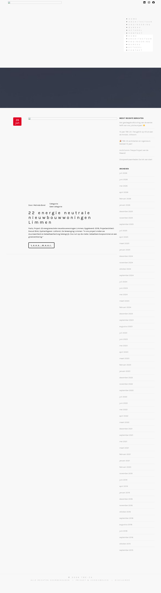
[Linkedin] (144, 2)
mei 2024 (123, 294)
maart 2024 (124, 301)
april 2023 (123, 352)
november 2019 (125, 473)
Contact (136, 33)
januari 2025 (124, 250)
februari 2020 (125, 467)
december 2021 (125, 429)
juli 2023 (123, 333)
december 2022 (126, 377)
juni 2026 (123, 179)
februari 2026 (125, 199)
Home (133, 19)
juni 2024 (123, 288)
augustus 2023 (125, 326)
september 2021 (126, 435)
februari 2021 (125, 454)
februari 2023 (125, 365)
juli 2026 (123, 173)
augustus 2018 (125, 524)
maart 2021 (124, 448)
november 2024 (126, 262)
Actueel (135, 30)
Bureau (135, 27)
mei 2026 (123, 186)
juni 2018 (123, 531)
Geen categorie (56, 206)
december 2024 (126, 256)
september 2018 (126, 518)
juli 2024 (123, 282)
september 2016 (126, 537)
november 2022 (126, 384)
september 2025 (126, 224)
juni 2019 (123, 480)
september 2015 (126, 550)
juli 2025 (123, 230)
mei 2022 (123, 409)
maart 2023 (124, 358)
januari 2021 (124, 461)
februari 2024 (125, 307)
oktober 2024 (125, 269)
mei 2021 (123, 441)
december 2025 (126, 211)
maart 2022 (124, 422)
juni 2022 (123, 403)
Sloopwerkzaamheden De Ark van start (135, 159)
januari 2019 (124, 492)
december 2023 (126, 314)
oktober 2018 (125, 512)
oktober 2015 (125, 544)
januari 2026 (124, 205)
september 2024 (126, 275)
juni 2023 (123, 339)
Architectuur (141, 22)
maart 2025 (124, 243)
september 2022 (126, 390)
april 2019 (123, 486)
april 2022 (123, 416)
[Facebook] (153, 2)
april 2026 (123, 192)
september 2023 (126, 320)
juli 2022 (123, 397)
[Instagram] (149, 2)
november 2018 (126, 505)
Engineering (140, 24)
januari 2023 (124, 371)
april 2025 (123, 237)
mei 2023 (123, 345)
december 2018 (126, 499)
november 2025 (126, 218)
